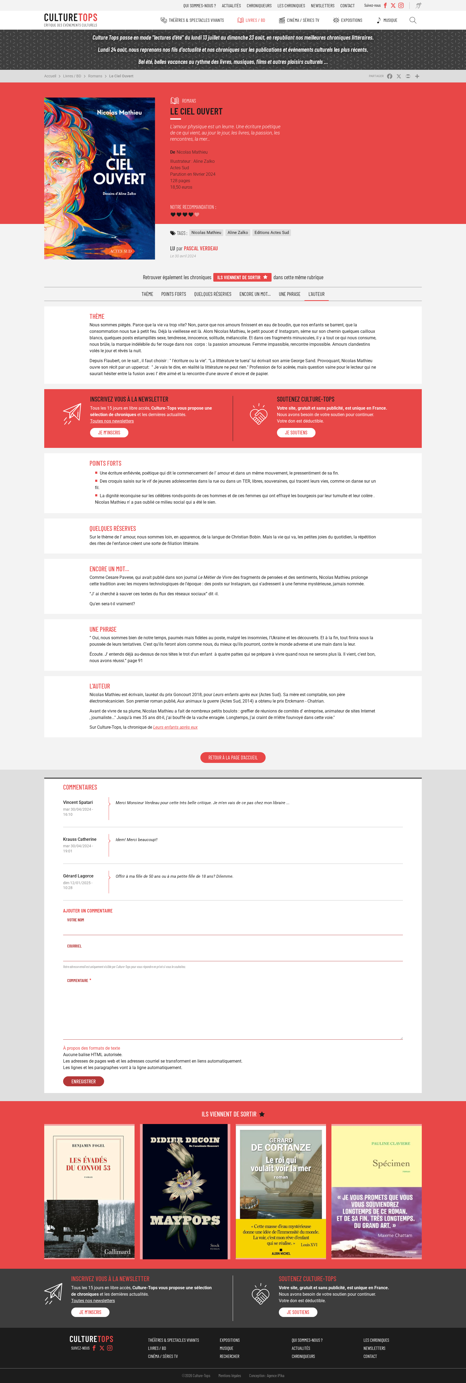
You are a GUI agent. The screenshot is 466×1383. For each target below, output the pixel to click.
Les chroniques (291, 5)
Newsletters (322, 5)
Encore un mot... (255, 294)
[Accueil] (70, 20)
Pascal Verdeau (201, 248)
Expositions (351, 20)
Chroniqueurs (259, 5)
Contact (347, 5)
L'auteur (317, 294)
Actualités (231, 5)
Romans (95, 76)
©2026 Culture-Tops (196, 1375)
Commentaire (77, 980)
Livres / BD (255, 20)
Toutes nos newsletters (112, 421)
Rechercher (413, 20)
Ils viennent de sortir (239, 277)
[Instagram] (110, 1348)
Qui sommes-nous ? (199, 5)
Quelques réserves (212, 294)
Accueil (50, 76)
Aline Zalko (238, 232)
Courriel (74, 945)
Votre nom (75, 919)
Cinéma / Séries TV (303, 20)
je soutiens (296, 432)
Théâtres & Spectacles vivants (196, 20)
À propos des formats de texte (91, 1048)
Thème (147, 294)
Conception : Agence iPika (266, 1375)
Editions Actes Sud (272, 232)
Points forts (173, 294)
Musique (390, 20)
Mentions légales (229, 1375)
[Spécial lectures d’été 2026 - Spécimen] (376, 1192)
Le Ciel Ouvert (121, 76)
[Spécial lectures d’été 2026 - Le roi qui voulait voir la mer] (281, 1192)
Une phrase (289, 294)
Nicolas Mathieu (206, 232)
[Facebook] (94, 1348)
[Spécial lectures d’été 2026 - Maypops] (185, 1192)
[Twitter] (102, 1348)
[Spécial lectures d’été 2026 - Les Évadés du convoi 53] (89, 1192)
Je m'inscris (109, 432)
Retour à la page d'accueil (233, 757)
